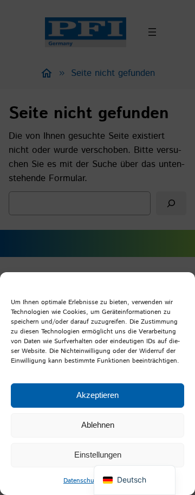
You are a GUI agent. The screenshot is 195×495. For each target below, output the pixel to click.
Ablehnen (97, 424)
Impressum (121, 480)
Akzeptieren (97, 395)
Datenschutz (81, 480)
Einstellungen (97, 454)
